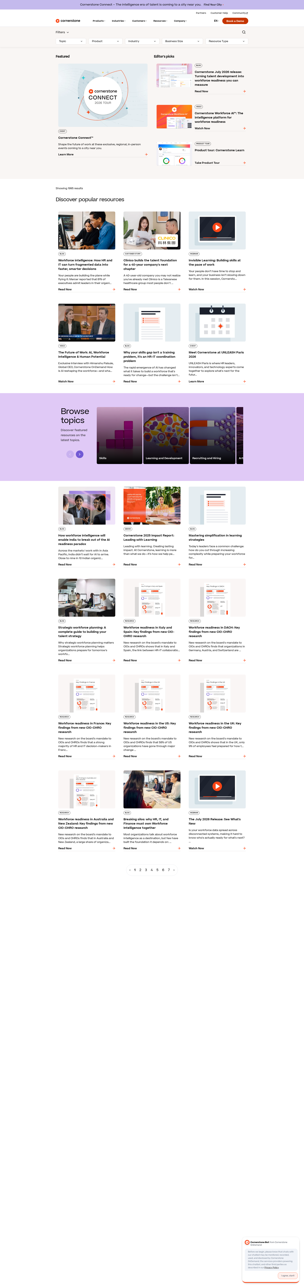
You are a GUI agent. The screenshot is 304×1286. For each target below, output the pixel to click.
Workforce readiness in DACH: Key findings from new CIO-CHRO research (214, 580)
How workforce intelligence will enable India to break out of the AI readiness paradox (86, 488)
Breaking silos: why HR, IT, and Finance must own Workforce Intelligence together (149, 771)
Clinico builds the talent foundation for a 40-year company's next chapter (150, 213)
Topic (62, 41)
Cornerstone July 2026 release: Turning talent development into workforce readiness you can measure (195, 65)
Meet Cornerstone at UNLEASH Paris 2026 (213, 303)
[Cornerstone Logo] (68, 21)
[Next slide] (79, 454)
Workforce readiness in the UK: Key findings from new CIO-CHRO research (214, 676)
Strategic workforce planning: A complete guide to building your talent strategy (83, 580)
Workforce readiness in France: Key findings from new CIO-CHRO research (84, 676)
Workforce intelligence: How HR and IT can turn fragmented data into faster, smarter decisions (86, 213)
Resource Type (218, 41)
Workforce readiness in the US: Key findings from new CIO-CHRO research (149, 676)
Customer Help (219, 13)
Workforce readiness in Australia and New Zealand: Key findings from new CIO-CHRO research (83, 773)
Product (97, 41)
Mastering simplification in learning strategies (216, 486)
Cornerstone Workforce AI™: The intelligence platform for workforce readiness (198, 106)
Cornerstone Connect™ (71, 63)
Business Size (174, 41)
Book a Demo (235, 21)
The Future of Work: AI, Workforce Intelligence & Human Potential (87, 305)
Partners (201, 13)
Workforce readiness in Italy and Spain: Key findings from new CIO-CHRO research (149, 580)
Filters (60, 32)
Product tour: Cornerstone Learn (175, 141)
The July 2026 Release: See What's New (211, 770)
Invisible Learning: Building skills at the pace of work (216, 213)
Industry (133, 41)
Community (239, 13)
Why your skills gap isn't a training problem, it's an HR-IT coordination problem (151, 305)
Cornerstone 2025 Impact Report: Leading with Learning (152, 488)
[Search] (244, 32)
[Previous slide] (70, 454)
